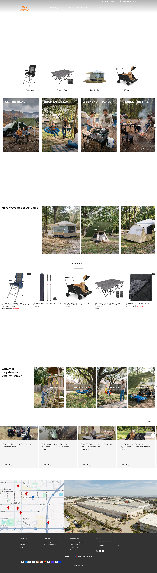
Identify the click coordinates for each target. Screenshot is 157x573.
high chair (22, 354)
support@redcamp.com (15, 512)
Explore (103, 8)
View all (78, 267)
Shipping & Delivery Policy (76, 542)
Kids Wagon (8, 354)
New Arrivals (82, 8)
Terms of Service (74, 547)
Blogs (21, 547)
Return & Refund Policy (76, 544)
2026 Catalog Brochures (50, 544)
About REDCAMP (24, 542)
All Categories (56, 8)
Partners (22, 544)
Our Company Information (50, 542)
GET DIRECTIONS (16, 528)
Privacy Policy (73, 549)
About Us (94, 8)
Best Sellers (70, 8)
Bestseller (8, 56)
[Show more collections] (155, 126)
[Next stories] (153, 435)
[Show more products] (155, 230)
